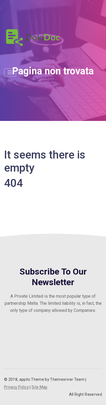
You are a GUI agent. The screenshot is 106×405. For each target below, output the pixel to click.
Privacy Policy (16, 387)
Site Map (40, 387)
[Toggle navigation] (10, 72)
